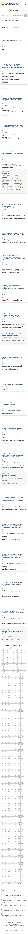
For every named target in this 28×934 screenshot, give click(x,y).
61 (18, 662)
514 (5, 812)
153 (15, 690)
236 (12, 718)
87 (16, 669)
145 (12, 688)
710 (5, 878)
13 (10, 650)
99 (24, 671)
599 (9, 841)
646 (2, 857)
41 (13, 657)
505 (22, 808)
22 (10, 652)
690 (9, 871)
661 (5, 862)
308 (19, 742)
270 (9, 730)
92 (4, 671)
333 (9, 751)
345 (2, 756)
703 (5, 876)
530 (12, 817)
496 (15, 805)
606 (9, 843)
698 (12, 874)
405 (15, 775)
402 (5, 775)
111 (15, 676)
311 (5, 744)
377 (15, 765)
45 (24, 657)
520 (2, 815)
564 (9, 829)
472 (5, 798)
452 (9, 791)
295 (22, 737)
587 (15, 836)
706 (15, 876)
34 (18, 655)
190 (22, 702)
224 (19, 714)
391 (15, 770)
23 (13, 652)
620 (9, 848)
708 (22, 876)
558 (12, 827)
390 (12, 770)
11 (4, 650)
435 (22, 784)
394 (2, 772)
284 (9, 735)
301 (19, 739)
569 (2, 831)
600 (12, 841)
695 (2, 874)
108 (5, 676)
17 (21, 650)
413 (19, 777)
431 (9, 784)
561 (22, 827)
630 (19, 850)
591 (5, 838)
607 (12, 843)
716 (2, 881)
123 (9, 681)
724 (5, 883)
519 (22, 812)
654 (5, 860)
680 (22, 867)
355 (12, 758)
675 (5, 867)
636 (15, 853)
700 (19, 874)
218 (22, 711)
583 (2, 836)
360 (5, 761)
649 (12, 857)
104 (15, 674)
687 (22, 869)
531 (15, 817)
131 (12, 683)
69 (16, 664)
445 (9, 789)
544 (12, 822)
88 (18, 669)
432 (12, 784)
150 (5, 690)
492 (2, 805)
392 (19, 770)
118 (15, 678)
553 (19, 824)
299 (12, 739)
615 (15, 845)
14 (13, 650)
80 (21, 666)
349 (15, 756)
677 (12, 867)
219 (2, 714)
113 (22, 676)
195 (15, 704)
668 (5, 864)
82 (2, 669)
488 (12, 803)
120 (22, 678)
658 (19, 860)
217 (19, 711)
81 (24, 666)
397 (12, 772)
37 (2, 657)
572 (12, 831)
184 (2, 702)
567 (19, 829)
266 (19, 728)
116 (9, 678)
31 (10, 655)
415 (2, 779)
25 (18, 652)
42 (16, 657)
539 (19, 820)
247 (2, 723)
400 (22, 772)
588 (19, 836)
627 (9, 850)
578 (9, 834)
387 (2, 770)
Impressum (21, 925)
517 (15, 812)
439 (12, 787)
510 (15, 810)
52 (18, 659)
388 (5, 770)
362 (12, 761)
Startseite (10, 922)
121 (2, 681)
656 (12, 860)
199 (5, 707)
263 (9, 728)
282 (2, 735)
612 (5, 845)
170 (2, 697)
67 (10, 664)
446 (12, 789)
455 (19, 791)
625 (2, 850)
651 (19, 857)
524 (15, 815)
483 (19, 801)
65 (4, 664)
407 (22, 775)
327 (12, 749)
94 (10, 671)
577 (5, 834)
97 (18, 671)
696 (5, 874)
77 (13, 666)
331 (2, 751)
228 (9, 716)
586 (12, 836)
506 (2, 810)
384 (15, 768)
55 (2, 662)
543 (9, 822)
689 (5, 871)
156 (2, 692)
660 (2, 862)
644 (19, 855)
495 (12, 805)
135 (2, 685)
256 (9, 725)
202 (15, 707)
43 (18, 657)
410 (9, 777)
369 (12, 763)
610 (22, 843)
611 (2, 845)
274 (22, 730)
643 (15, 855)
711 (9, 878)
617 (22, 845)
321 (15, 747)
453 (12, 791)
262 (5, 728)
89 (21, 669)
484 (22, 801)
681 (2, 869)
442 (22, 787)
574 (19, 831)
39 (7, 657)
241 (5, 721)
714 (19, 878)
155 (22, 690)
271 (12, 730)
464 (2, 796)
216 (15, 711)
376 (12, 765)
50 (13, 659)
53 (21, 659)
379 (22, 765)
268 (2, 730)
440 (15, 787)
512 (22, 810)
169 (22, 695)
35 (21, 655)
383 (12, 768)
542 (5, 822)
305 (9, 742)
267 (22, 728)
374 (5, 765)
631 (22, 850)
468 (15, 796)
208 (12, 709)
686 (19, 869)
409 (5, 777)
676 (9, 867)
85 (10, 669)
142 (2, 688)
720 (15, 881)
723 (2, 883)
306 (12, 742)
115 (5, 678)
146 (15, 688)
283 (5, 735)
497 (19, 805)
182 (19, 699)
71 (21, 664)
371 (19, 763)
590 (2, 838)
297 (5, 739)
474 (12, 798)
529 (9, 817)
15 (16, 650)
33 (16, 655)
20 (4, 652)
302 (22, 739)
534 (2, 820)
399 (19, 772)
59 (13, 662)
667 (2, 864)
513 (2, 812)
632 (2, 853)
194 (12, 704)
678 (15, 867)
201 (12, 707)
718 (9, 881)
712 (12, 878)
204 (22, 707)
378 (19, 765)
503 (15, 808)
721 (19, 881)
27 (24, 652)
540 (22, 820)
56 (4, 662)
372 (22, 763)
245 (19, 721)
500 (5, 808)
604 (2, 843)
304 (5, 742)
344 (22, 754)
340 (9, 754)
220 (5, 714)
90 (24, 669)
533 (22, 817)
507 (5, 810)
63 (24, 662)
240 (2, 721)
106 (22, 674)
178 (5, 699)
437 (5, 787)
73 (2, 666)
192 (5, 704)
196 (19, 704)
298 (9, 739)
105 (19, 674)
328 (15, 749)
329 (19, 749)
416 (5, 779)
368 (9, 763)
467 (12, 796)
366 (2, 763)
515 (9, 812)
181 (15, 699)
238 (19, 718)
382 (9, 768)
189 (19, 702)
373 (2, 765)
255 (5, 725)
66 (7, 664)
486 (5, 803)
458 (5, 794)
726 (12, 883)
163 (2, 695)
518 (19, 812)
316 (22, 744)
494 (9, 805)
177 (2, 699)
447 (15, 789)
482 (15, 801)
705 (12, 876)
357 (19, 758)
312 (9, 744)
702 (2, 876)
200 (9, 707)
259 (19, 725)
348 (12, 756)
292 (12, 737)
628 (12, 850)
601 (15, 841)
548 (2, 824)
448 (19, 789)
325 (5, 749)
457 (2, 794)
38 (4, 657)
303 (2, 742)
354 (9, 758)
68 (13, 664)
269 (5, 730)
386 (22, 768)
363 (15, 761)
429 (2, 784)
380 (2, 768)
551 (12, 824)
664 (15, 862)
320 (12, 747)
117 (12, 678)
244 (15, 721)
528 (5, 817)
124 (12, 681)
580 (15, 834)
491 (22, 803)
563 (5, 829)
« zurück (3, 648)
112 (19, 676)
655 (9, 860)
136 (5, 685)
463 (22, 794)
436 (2, 787)
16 (18, 650)
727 (15, 883)
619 (5, 848)
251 (15, 723)
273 (19, 730)
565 (12, 829)
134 (22, 683)
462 (19, 794)
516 (12, 812)
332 (5, 751)
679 (19, 867)
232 (22, 716)
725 (9, 883)
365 (22, 761)
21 (7, 652)
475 (15, 798)
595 (19, 838)
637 (19, 853)
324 (2, 749)
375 (9, 765)
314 (15, 744)
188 (15, 702)
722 (22, 881)
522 (9, 815)
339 (5, 754)
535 (5, 820)
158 (9, 692)
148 (22, 688)
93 (7, 671)
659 (22, 860)
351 (22, 756)
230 (15, 716)
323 (22, 747)
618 (2, 848)
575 (22, 831)
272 (15, 730)
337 (22, 751)
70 (18, 664)
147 (19, 688)
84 (7, 669)
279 (15, 732)
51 (16, 659)
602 (19, 841)
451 (5, 791)
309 (22, 742)
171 (5, 697)
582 (22, 834)
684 (12, 869)
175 (19, 697)
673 (22, 864)
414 (22, 777)
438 (9, 787)
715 (22, 878)
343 (19, 754)
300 (15, 739)
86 (13, 669)
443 (2, 789)
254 (2, 725)
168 (19, 695)
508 (9, 810)
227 (5, 716)
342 (15, 754)
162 (22, 692)
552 (15, 824)
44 (21, 657)
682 (5, 869)
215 (12, 711)
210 (19, 709)
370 (15, 763)
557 (9, 827)
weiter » (19, 883)
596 (22, 838)
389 (9, 770)
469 (19, 796)
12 (7, 650)
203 (19, 707)
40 (10, 657)
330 (22, 749)
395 (5, 772)
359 (2, 761)
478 (2, 801)
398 (15, 772)
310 (2, 744)
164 (5, 695)
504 (19, 808)
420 (19, 779)
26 (21, 652)
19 (2, 652)
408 (2, 777)
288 (22, 735)
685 (15, 869)
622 (15, 848)
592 (9, 838)
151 (9, 690)
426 (15, 782)
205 (2, 709)
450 (2, 791)
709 (2, 878)
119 (19, 678)
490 (19, 803)
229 (12, 716)
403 (9, 775)
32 (13, 655)
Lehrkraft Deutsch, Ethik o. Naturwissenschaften (9, 476)
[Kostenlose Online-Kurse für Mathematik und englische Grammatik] (14, 894)
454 (15, 791)
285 (12, 735)
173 (12, 697)
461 (15, 794)
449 (22, 789)
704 (9, 876)
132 (15, 683)
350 (19, 756)
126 (19, 681)
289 (2, 737)
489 (15, 803)
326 (9, 749)
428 (22, 782)
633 (5, 853)
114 (2, 678)
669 (9, 864)
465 (5, 796)
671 (15, 864)
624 (22, 848)
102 (9, 674)
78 (16, 666)
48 (7, 659)
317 (2, 747)
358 (22, 758)
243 (12, 721)
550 (9, 824)
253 (22, 723)
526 (22, 815)
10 (2, 650)
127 (22, 681)
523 (12, 815)
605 (5, 843)
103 (12, 674)
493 (5, 805)
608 (15, 843)
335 (15, 751)
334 (12, 751)
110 (12, 676)
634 (9, 853)
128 (2, 683)
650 (15, 857)
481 (12, 801)
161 (19, 692)
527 (2, 817)
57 (7, 662)
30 (7, 655)
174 (15, 697)
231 (19, 716)
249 (9, 723)
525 (19, 815)
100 (2, 674)
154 (19, 690)
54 (24, 659)
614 (12, 845)
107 (2, 676)
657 (15, 860)
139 (15, 685)
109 (9, 676)
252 (19, 723)
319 (9, 747)
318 (5, 747)
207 (9, 709)
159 (12, 692)
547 (22, 822)
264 (12, 728)
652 (22, 857)
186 (9, 702)
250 (12, 723)
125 (15, 681)
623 (19, 848)
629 (15, 850)
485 (2, 803)
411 (12, 777)
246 (22, 721)
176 (22, 697)
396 (9, 772)
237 (15, 718)
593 (12, 838)
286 (15, 735)
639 (2, 855)
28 (2, 655)
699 (15, 874)
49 (10, 659)
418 (12, 779)
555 (2, 827)
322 (19, 747)
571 (9, 831)
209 (15, 709)
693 (19, 871)
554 (22, 824)
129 (5, 683)
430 (5, 784)
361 (9, 761)
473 (9, 798)
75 (7, 666)
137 (9, 685)
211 (22, 709)
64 (2, 664)
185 (5, 702)
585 (9, 836)
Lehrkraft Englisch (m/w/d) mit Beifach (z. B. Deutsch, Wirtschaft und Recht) (14, 334)
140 (19, 685)
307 (15, 742)
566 (15, 829)
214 (9, 711)
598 (5, 841)
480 (9, 801)
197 (22, 704)
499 (2, 808)
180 (12, 699)
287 (19, 735)
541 (2, 822)
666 (22, 862)
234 (5, 718)
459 (9, 794)
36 (24, 655)
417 (9, 779)
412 (15, 777)
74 (4, 666)
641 (9, 855)
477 (22, 798)
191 (2, 704)
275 (2, 732)
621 (12, 848)
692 (15, 871)
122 (5, 681)
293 (15, 737)
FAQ (14, 927)
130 (9, 683)
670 (12, 864)
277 (9, 732)
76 (10, 666)
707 (19, 876)
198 (2, 707)
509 (12, 810)
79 (18, 666)
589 (22, 836)
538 (15, 820)
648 (9, 857)
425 (12, 782)
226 (2, 716)
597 (2, 841)
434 (19, 784)
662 (9, 862)
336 (19, 751)
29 (4, 655)
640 (5, 855)
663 (12, 862)
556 (5, 827)
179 (9, 699)
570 (5, 831)
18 (24, 650)
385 (19, 768)
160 (15, 692)
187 (12, 702)
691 (12, 871)
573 (15, 831)
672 (19, 864)
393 (22, 770)
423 (5, 782)
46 (2, 659)
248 (5, 723)
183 (22, 699)
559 (15, 827)
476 (19, 798)
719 (12, 881)
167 (15, 695)
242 (9, 721)
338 (2, 754)
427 (19, 782)
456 (22, 791)
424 (9, 782)
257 (12, 725)
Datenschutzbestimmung (10, 925)
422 (2, 782)
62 (21, 662)
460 (12, 794)
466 (9, 796)
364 (19, 761)
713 (15, 878)
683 (9, 869)
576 (2, 834)
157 (5, 692)
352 (2, 758)
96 (16, 671)
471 (2, 798)
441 (19, 787)
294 (19, 737)
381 (5, 768)
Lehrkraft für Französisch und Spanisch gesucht (12, 632)
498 (22, 805)
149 (2, 690)
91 (2, 671)
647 (5, 857)
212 (2, 711)
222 (12, 714)
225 (22, 714)
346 (5, 756)
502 (12, 808)
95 (13, 671)
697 (9, 874)
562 (2, 829)
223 (15, 714)
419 (15, 779)
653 (2, 860)
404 (12, 775)
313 (12, 744)
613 (9, 845)
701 (22, 874)
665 (19, 862)
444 (5, 789)
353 (5, 758)
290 (5, 737)
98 (21, 671)
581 (19, 834)
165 (9, 695)
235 (9, 718)
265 (15, 728)
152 (12, 690)
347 (9, 756)
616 (19, 845)
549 (5, 824)
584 (5, 836)
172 (9, 697)
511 (19, 810)
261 (2, 728)
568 (22, 829)
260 (22, 725)
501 (9, 808)
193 (9, 704)
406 (19, 775)
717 (5, 881)
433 (15, 784)
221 (9, 714)
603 (22, 841)
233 (2, 718)
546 (19, 822)
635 (12, 853)
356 (15, 758)
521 (5, 815)
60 (16, 662)
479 (5, 801)
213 (5, 711)
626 (5, 850)
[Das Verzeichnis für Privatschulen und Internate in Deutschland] (14, 909)
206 (5, 709)
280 (19, 732)
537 (12, 820)
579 (12, 834)
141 (22, 685)
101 (5, 674)
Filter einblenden (14, 10)
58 (10, 662)
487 (9, 803)
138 (12, 685)
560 (19, 827)
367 (5, 763)
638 (22, 853)
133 (19, 683)
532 (19, 817)
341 (12, 754)
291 (9, 737)
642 (12, 855)
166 (12, 695)
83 (4, 669)
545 (15, 822)
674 (2, 867)
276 (5, 732)
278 (12, 732)
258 (15, 725)
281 (22, 732)
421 (22, 779)
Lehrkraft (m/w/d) (7, 173)
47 (4, 659)
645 (22, 855)
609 (19, 843)
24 (16, 652)
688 (2, 871)
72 (24, 664)
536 (9, 820)
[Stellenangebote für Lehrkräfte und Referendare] (14, 889)
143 (5, 688)
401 (2, 775)
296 (2, 739)
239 (22, 718)
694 (22, 871)
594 (15, 838)
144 (9, 688)
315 (19, 744)
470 (22, 796)
